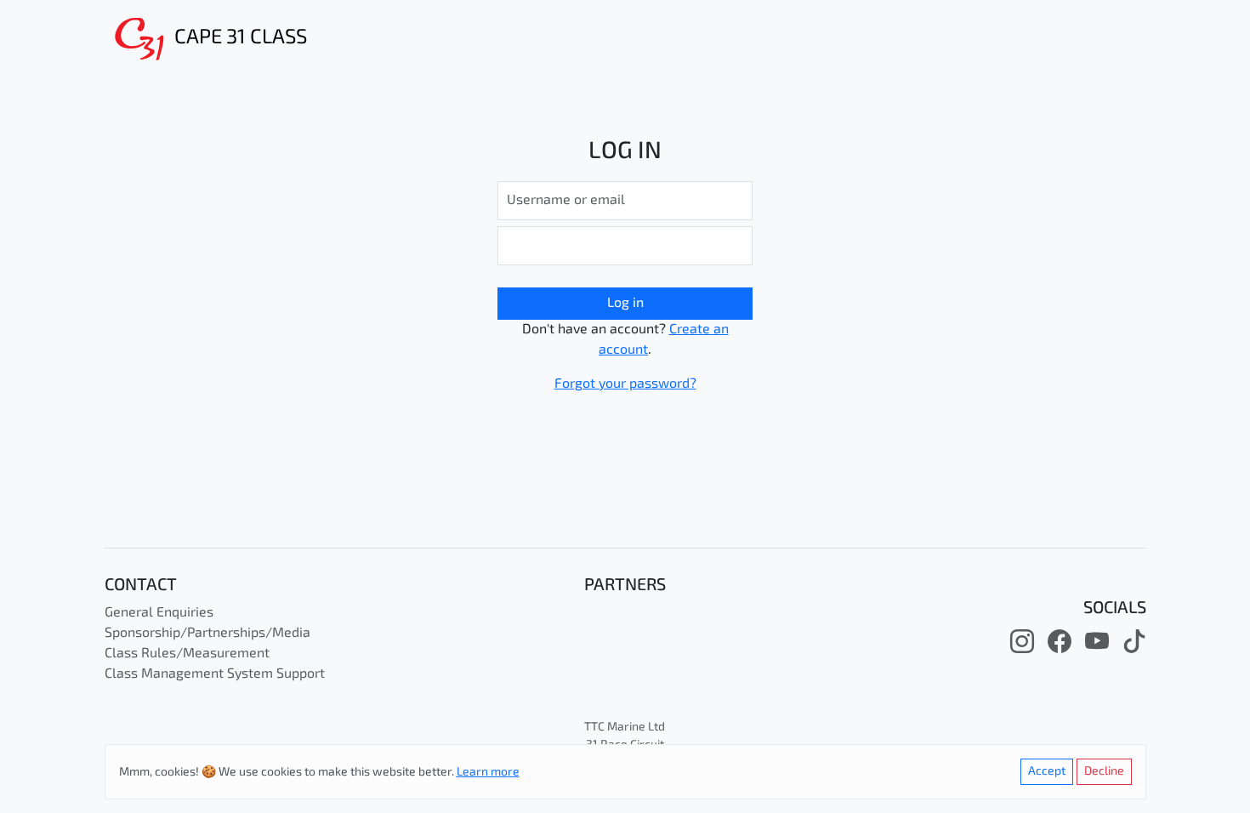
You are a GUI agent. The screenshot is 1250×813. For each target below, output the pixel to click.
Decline (1104, 771)
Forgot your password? (625, 384)
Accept (1046, 771)
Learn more (488, 772)
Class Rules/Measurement (187, 654)
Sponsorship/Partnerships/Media (207, 633)
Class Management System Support (215, 674)
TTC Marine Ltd (624, 727)
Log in (625, 303)
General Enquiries (159, 613)
